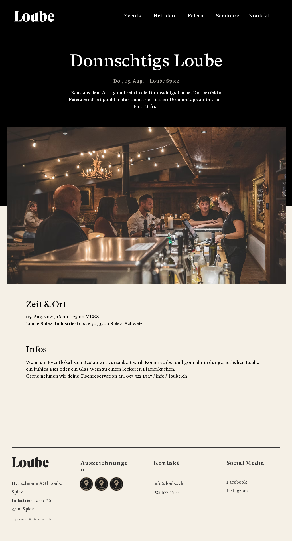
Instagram (237, 490)
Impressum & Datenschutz (31, 519)
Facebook (236, 482)
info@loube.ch (168, 483)
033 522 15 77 (166, 492)
